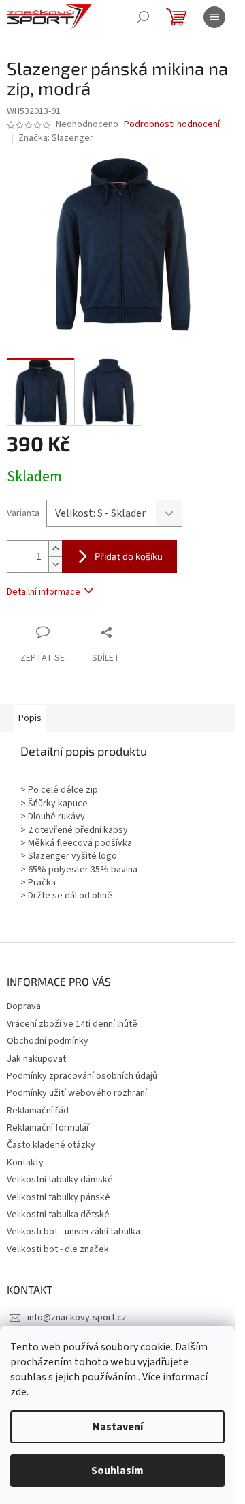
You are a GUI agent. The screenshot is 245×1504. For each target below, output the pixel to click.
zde (18, 1392)
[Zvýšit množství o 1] (55, 548)
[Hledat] (143, 17)
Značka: (55, 138)
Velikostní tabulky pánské (58, 1197)
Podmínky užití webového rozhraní (77, 1093)
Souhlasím (117, 1470)
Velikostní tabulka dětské (58, 1214)
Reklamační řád (38, 1111)
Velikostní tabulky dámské (60, 1180)
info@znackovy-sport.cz (77, 1317)
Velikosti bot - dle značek (58, 1249)
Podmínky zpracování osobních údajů (82, 1076)
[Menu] (214, 17)
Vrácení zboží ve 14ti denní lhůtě (72, 1024)
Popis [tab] (30, 718)
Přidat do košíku (129, 556)
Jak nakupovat (36, 1059)
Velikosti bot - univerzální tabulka (73, 1231)
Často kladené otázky (51, 1145)
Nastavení (118, 1426)
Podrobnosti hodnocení (172, 124)
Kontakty (25, 1162)
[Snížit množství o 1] (55, 564)
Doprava (24, 1006)
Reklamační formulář (48, 1128)
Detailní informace (43, 592)
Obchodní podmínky (47, 1041)
